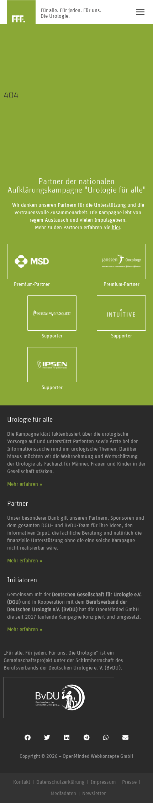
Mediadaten (63, 793)
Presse (129, 782)
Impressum (103, 782)
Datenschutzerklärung (60, 782)
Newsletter (94, 793)
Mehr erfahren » (24, 484)
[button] (28, 737)
